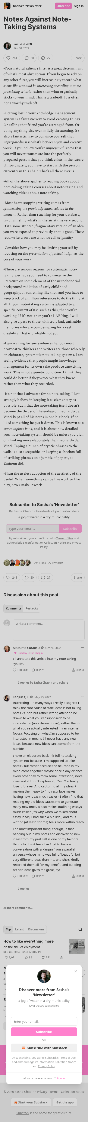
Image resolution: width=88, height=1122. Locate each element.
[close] (75, 971)
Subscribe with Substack (47, 1048)
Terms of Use (67, 1058)
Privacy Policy (46, 1066)
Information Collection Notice (57, 1062)
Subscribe (44, 1032)
